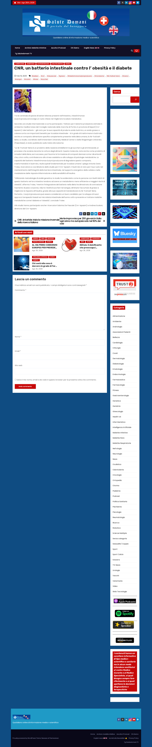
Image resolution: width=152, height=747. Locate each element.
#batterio (35, 76)
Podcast (116, 496)
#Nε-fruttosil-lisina (113, 76)
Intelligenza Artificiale (40, 257)
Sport (115, 549)
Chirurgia (117, 348)
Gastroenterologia (43, 64)
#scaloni (27, 79)
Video (115, 586)
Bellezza (116, 337)
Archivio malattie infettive (35, 48)
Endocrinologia (119, 374)
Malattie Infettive (57, 64)
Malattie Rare (118, 438)
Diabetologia (31, 64)
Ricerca (68, 64)
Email (18, 351)
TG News (116, 565)
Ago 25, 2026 (37, 269)
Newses (44, 738)
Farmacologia (119, 385)
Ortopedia (117, 480)
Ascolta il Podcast (58, 48)
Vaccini (116, 575)
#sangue (18, 79)
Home (17, 48)
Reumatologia (119, 517)
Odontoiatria (118, 469)
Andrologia (117, 326)
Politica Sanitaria (38, 242)
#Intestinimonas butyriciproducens (80, 76)
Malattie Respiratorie (122, 443)
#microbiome (99, 76)
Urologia (116, 570)
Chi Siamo (75, 48)
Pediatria (116, 491)
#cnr (42, 76)
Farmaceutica (119, 379)
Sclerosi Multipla (120, 533)
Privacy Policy (109, 48)
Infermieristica (119, 422)
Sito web (18, 365)
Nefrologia (117, 448)
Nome (18, 336)
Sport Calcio (118, 554)
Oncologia (50, 238)
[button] (132, 50)
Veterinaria (117, 581)
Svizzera (116, 559)
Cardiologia (96, 238)
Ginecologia (118, 411)
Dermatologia (119, 358)
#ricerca (125, 76)
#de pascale (51, 76)
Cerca (117, 91)
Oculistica (117, 464)
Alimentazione (19, 64)
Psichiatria (117, 506)
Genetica (36, 238)
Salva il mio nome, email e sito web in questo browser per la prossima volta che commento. (56, 380)
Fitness (116, 390)
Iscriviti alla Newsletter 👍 (118, 738)
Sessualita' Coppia (120, 544)
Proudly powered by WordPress (24, 738)
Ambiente (117, 321)
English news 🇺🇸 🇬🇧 (91, 48)
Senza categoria (120, 538)
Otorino (116, 485)
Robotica (36, 260)
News (43, 238)
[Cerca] (135, 99)
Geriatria (116, 406)
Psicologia (117, 512)
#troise (35, 79)
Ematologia (118, 369)
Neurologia (117, 453)
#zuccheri (44, 79)
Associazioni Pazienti (121, 332)
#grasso (62, 76)
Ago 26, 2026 (37, 250)
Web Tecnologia (120, 591)
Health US (117, 416)
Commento (20, 290)
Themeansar (54, 738)
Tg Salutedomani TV (23, 53)
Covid (115, 353)
